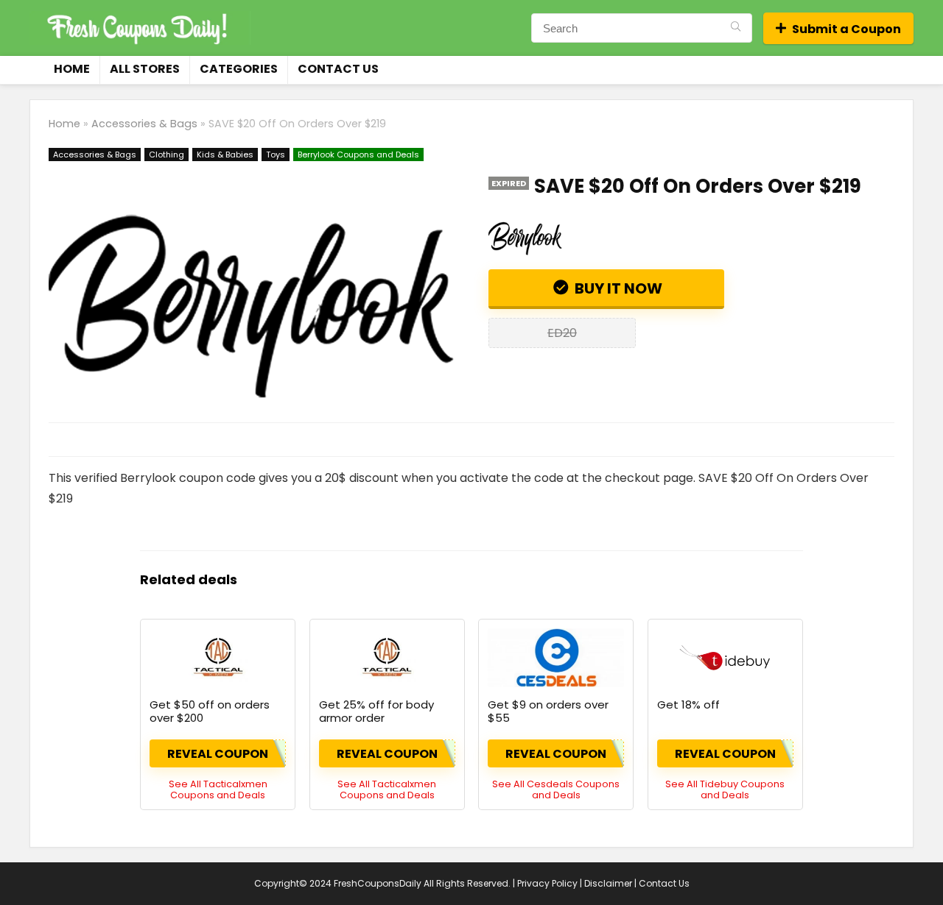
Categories (239, 68)
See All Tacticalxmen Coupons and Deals (218, 789)
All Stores (145, 68)
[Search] (735, 28)
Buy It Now (617, 288)
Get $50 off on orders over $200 (210, 711)
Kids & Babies (225, 154)
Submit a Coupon (846, 29)
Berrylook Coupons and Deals (358, 154)
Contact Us (338, 68)
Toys (275, 154)
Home (72, 68)
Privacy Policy (547, 883)
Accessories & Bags (144, 123)
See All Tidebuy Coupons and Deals (725, 789)
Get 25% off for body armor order (376, 711)
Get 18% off (688, 704)
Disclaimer (608, 883)
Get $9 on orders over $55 (548, 711)
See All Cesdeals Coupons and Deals (556, 789)
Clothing (166, 154)
